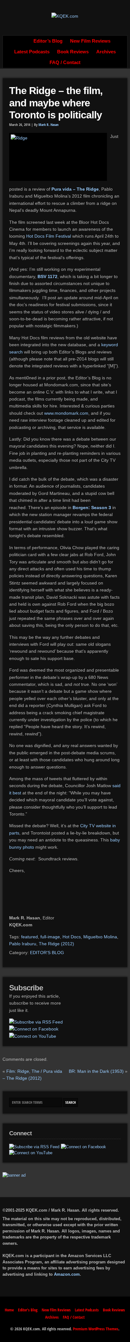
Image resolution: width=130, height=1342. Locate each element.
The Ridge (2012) (56, 943)
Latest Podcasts (32, 51)
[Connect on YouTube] (32, 1036)
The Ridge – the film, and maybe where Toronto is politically (56, 103)
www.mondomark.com (66, 413)
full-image (50, 936)
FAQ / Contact (65, 62)
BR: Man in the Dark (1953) (96, 1071)
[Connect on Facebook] (33, 1028)
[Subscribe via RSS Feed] (36, 1021)
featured (29, 936)
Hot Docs (71, 936)
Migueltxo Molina (100, 936)
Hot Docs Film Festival (48, 236)
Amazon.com (67, 1274)
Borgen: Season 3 (92, 507)
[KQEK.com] (64, 16)
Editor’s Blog (47, 41)
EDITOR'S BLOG (47, 952)
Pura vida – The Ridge (75, 189)
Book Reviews (73, 51)
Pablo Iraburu (22, 943)
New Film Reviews (90, 41)
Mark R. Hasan (48, 124)
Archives (106, 51)
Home (22, 41)
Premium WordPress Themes (95, 1329)
